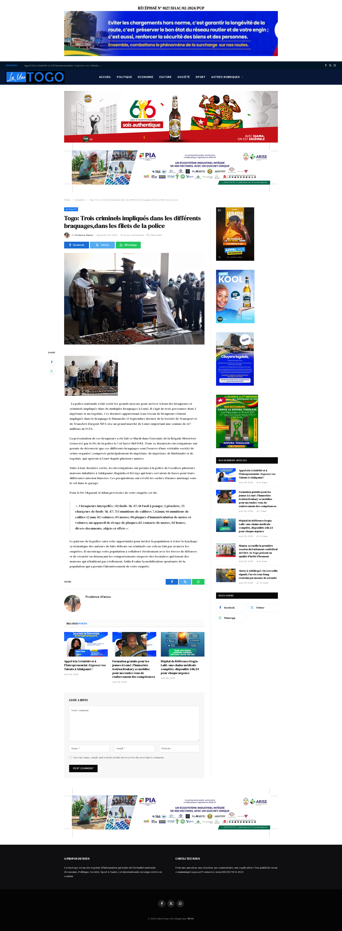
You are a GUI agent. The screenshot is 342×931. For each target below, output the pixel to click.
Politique (124, 77)
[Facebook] (51, 362)
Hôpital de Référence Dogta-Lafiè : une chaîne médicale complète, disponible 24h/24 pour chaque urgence (180, 667)
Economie (145, 77)
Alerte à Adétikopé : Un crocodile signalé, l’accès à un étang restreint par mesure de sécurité (258, 574)
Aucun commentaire (134, 235)
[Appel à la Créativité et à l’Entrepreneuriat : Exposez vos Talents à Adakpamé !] (86, 644)
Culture (165, 77)
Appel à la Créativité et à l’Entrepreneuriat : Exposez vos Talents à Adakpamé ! (85, 665)
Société (183, 77)
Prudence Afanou (84, 235)
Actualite (71, 209)
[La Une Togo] (35, 77)
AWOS (190, 918)
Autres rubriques (225, 77)
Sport (201, 77)
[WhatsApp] (51, 371)
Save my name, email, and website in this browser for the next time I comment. (118, 757)
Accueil (105, 77)
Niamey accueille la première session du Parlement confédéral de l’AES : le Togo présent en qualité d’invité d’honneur (258, 551)
